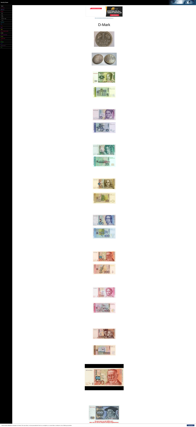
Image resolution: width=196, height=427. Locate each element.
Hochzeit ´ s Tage (3, 18)
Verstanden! (190, 425)
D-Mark (2, 20)
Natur (2, 13)
